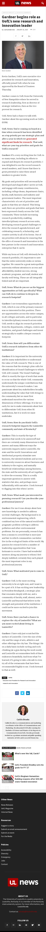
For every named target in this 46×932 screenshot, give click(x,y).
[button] (42, 3)
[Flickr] (13, 925)
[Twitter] (32, 925)
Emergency (5, 857)
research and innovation (10, 683)
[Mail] (26, 925)
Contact (4, 864)
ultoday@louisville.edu (28, 911)
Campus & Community (9, 12)
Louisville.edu (23, 906)
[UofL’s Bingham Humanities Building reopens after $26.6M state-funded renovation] (8, 779)
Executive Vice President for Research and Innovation (19, 680)
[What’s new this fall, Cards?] (8, 756)
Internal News (7, 812)
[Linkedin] (19, 925)
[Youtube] (39, 925)
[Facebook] (7, 925)
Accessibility (6, 850)
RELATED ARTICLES (8, 748)
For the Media (6, 836)
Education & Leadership (23, 12)
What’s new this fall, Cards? (27, 753)
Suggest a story (7, 825)
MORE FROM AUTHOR (23, 748)
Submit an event (7, 833)
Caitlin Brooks (9, 30)
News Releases (7, 805)
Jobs (3, 860)
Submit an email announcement (14, 829)
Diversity (4, 853)
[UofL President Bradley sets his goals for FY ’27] (8, 768)
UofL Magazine (7, 808)
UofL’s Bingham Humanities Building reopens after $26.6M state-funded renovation (28, 779)
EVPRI (10, 678)
